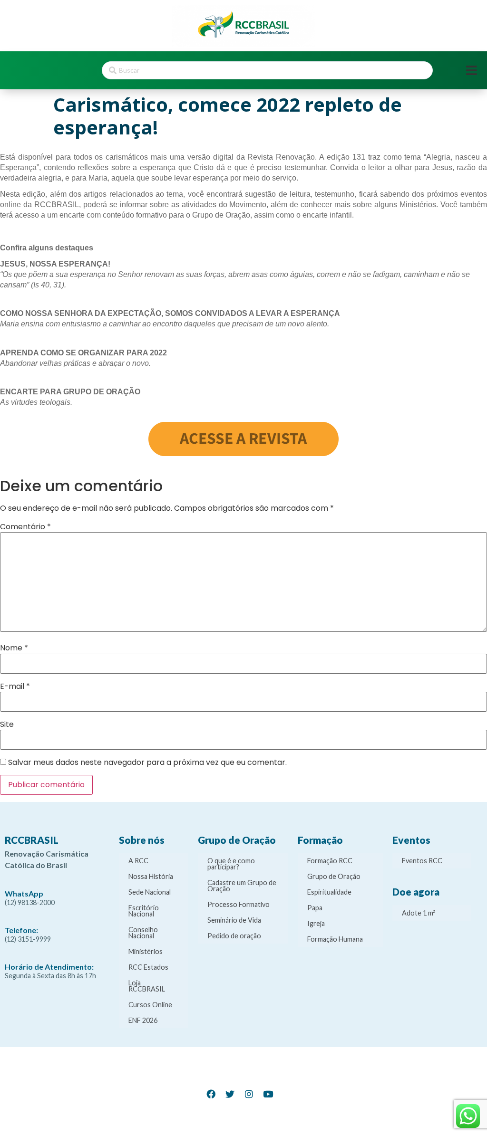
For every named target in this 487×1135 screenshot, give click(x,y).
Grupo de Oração (333, 876)
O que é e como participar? (231, 864)
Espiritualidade (329, 892)
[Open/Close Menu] (471, 70)
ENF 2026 (142, 1020)
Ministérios (145, 951)
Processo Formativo (238, 904)
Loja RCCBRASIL (146, 986)
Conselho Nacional (143, 932)
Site (7, 724)
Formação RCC (329, 861)
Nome (14, 648)
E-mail (15, 686)
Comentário (25, 527)
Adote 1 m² (418, 913)
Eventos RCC (422, 861)
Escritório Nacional (143, 911)
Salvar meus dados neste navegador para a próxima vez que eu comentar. (147, 762)
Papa (314, 908)
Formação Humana (335, 939)
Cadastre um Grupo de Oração (241, 885)
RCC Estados (148, 967)
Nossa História (150, 876)
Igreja (316, 923)
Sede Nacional (149, 892)
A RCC (138, 861)
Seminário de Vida (234, 920)
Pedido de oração (234, 936)
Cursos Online (150, 1005)
